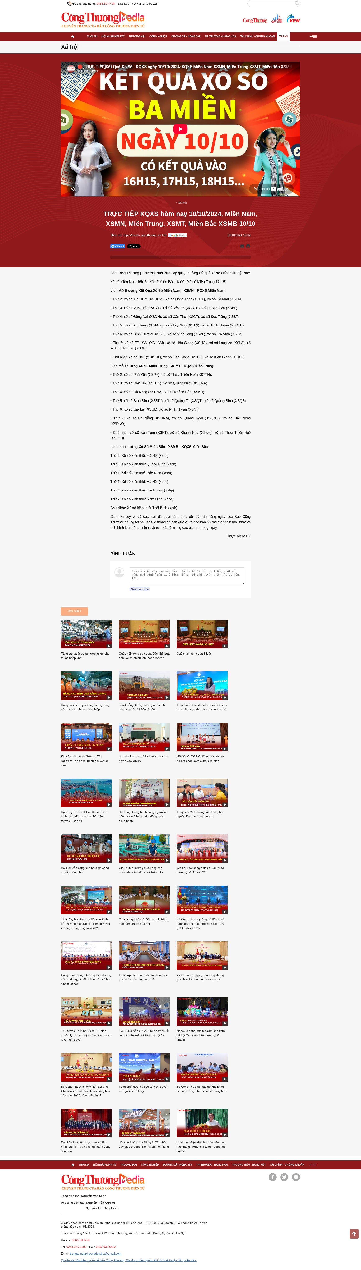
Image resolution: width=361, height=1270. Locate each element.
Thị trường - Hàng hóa (220, 36)
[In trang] (248, 246)
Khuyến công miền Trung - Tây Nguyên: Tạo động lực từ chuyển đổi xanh (85, 761)
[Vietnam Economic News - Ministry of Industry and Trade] (293, 18)
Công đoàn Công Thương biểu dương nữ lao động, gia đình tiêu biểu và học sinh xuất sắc (86, 979)
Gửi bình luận (140, 589)
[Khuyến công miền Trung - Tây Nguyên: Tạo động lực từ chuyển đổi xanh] (86, 737)
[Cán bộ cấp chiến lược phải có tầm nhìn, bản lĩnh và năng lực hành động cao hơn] (86, 1123)
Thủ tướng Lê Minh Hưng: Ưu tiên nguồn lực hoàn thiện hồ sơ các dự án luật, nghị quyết (86, 1035)
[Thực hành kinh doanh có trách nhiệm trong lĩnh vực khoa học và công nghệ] (202, 685)
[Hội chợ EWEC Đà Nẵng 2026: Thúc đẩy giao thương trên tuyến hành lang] (144, 1123)
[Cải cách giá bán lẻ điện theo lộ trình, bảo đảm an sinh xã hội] (144, 900)
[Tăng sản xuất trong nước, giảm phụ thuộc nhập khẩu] (86, 634)
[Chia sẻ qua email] (242, 246)
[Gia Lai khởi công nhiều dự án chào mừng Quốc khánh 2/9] (202, 848)
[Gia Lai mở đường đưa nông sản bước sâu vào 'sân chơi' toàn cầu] (144, 848)
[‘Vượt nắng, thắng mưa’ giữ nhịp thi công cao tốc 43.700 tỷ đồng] (144, 685)
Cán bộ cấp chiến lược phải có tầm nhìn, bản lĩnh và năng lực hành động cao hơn (86, 1147)
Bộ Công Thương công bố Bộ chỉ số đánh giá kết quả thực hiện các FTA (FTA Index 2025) (200, 924)
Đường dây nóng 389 (185, 36)
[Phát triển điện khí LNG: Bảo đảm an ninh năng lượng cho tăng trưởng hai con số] (202, 1123)
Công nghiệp (158, 36)
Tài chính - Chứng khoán (257, 36)
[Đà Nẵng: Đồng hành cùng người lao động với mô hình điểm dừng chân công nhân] (144, 793)
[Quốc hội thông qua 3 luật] (202, 634)
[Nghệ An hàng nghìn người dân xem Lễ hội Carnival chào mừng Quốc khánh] (202, 1011)
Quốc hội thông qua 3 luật (194, 653)
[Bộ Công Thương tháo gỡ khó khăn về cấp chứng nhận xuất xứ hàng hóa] (202, 1067)
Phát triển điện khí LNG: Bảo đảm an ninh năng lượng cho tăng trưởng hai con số (201, 1147)
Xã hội (283, 36)
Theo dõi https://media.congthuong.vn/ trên (138, 235)
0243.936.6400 (76, 1246)
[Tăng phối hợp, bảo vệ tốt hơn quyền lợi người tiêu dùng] (144, 1067)
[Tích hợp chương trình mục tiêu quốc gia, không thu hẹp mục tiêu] (144, 955)
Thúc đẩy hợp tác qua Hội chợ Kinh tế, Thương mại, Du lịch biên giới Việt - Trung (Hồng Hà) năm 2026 (85, 924)
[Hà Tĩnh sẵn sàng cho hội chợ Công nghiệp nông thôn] (86, 848)
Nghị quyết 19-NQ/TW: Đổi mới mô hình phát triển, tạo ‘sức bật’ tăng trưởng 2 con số (84, 816)
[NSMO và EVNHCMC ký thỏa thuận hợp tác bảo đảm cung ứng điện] (202, 737)
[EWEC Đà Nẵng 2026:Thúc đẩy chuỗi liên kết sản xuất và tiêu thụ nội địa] (144, 1011)
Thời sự (92, 36)
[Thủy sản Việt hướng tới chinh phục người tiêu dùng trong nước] (202, 793)
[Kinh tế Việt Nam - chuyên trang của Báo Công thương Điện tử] (277, 18)
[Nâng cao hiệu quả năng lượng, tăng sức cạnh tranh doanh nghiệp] (86, 685)
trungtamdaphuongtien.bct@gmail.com (95, 1253)
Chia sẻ (119, 246)
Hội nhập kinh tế (113, 36)
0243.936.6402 (106, 1246)
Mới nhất (74, 611)
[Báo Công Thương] (255, 20)
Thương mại (137, 36)
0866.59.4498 (106, 3)
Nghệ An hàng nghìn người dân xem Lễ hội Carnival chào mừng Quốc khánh (201, 1035)
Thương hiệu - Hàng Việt (249, 1164)
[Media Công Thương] (103, 20)
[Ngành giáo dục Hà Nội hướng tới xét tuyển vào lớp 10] (144, 737)
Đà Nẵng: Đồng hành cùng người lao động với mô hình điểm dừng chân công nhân (143, 816)
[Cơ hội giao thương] (72, 36)
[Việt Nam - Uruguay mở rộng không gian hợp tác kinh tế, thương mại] (202, 955)
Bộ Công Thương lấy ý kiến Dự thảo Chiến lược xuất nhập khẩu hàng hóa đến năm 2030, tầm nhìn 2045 (85, 1091)
